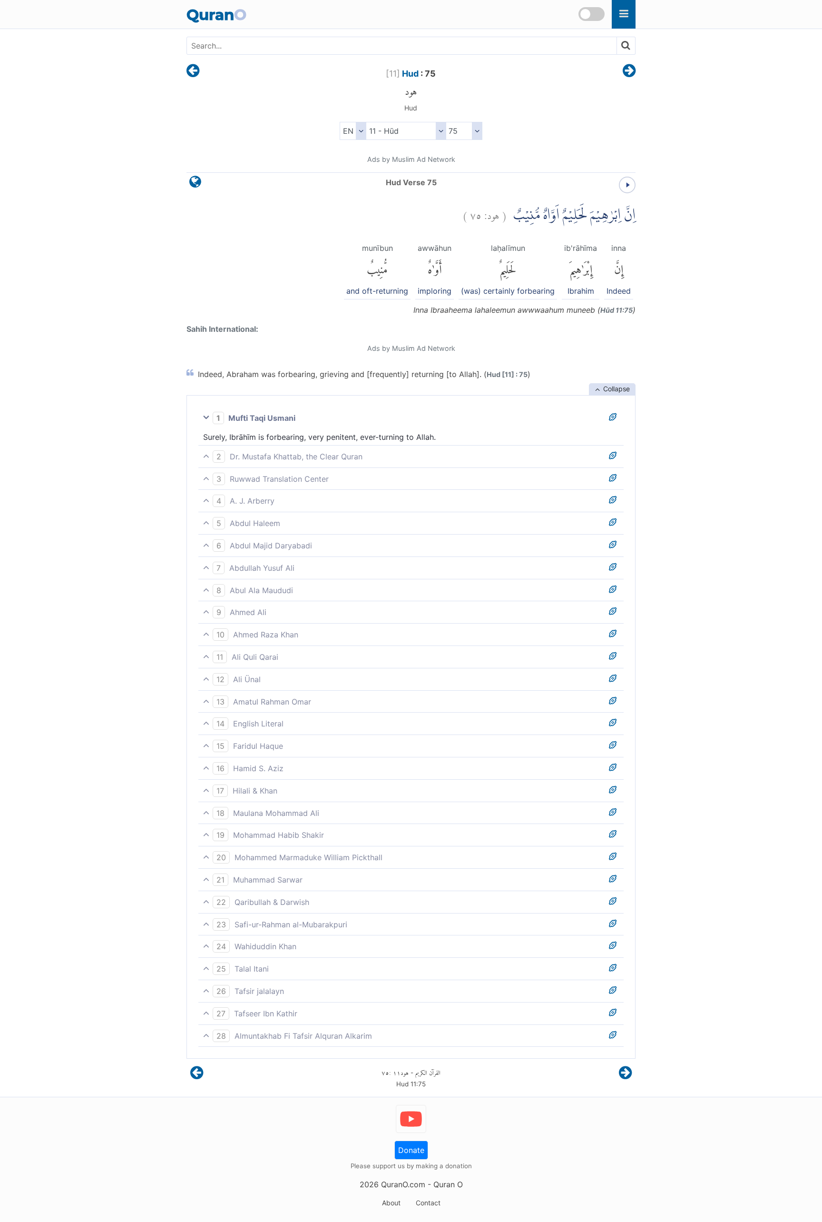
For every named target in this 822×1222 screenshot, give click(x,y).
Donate (411, 1150)
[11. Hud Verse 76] (629, 71)
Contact (428, 1203)
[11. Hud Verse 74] (192, 71)
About (391, 1203)
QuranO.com (403, 1184)
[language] (195, 184)
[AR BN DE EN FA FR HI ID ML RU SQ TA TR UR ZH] (353, 131)
